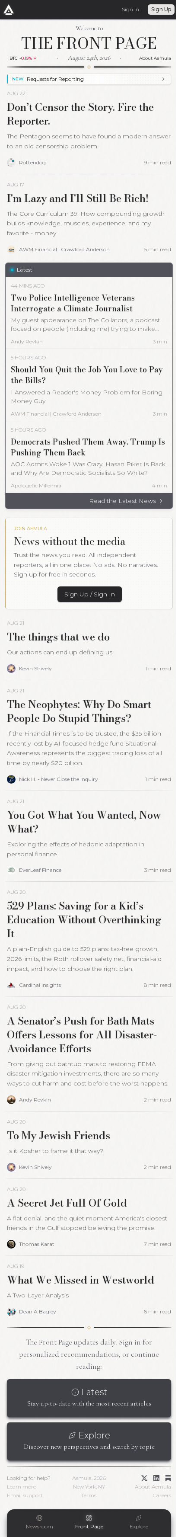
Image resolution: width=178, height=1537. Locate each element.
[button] (25, 58)
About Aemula (149, 58)
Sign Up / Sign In (86, 594)
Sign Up (155, 9)
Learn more (21, 1506)
